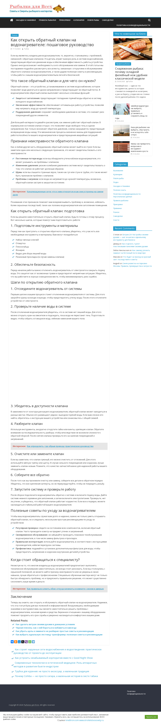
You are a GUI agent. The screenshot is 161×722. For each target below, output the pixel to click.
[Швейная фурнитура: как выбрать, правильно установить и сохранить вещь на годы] (121, 105)
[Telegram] (33, 641)
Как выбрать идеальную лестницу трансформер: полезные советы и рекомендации (59, 634)
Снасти (116, 220)
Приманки (117, 208)
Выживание (118, 170)
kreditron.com (72, 720)
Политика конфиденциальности (133, 25)
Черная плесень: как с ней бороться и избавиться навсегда (46, 627)
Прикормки (64, 20)
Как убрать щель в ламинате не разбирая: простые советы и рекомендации (55, 631)
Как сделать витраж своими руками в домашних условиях (45, 624)
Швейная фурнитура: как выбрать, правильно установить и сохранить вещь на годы (132, 112)
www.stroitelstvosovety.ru (91, 720)
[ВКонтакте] (12, 641)
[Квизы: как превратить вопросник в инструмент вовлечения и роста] (121, 142)
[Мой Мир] (19, 641)
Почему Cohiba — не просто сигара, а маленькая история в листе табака (56, 676)
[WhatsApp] (29, 641)
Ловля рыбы (93, 20)
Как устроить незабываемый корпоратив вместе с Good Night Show (54, 657)
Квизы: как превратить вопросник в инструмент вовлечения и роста (140, 147)
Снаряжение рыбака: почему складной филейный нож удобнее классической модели (131, 73)
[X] (22, 641)
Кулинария (78, 20)
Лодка (115, 182)
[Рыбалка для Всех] (11, 20)
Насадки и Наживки (26, 20)
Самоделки (107, 20)
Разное (14, 35)
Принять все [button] (151, 717)
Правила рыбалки (47, 20)
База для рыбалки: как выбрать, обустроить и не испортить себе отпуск (140, 131)
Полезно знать (119, 190)
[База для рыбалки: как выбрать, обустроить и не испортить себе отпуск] (121, 126)
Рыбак (26, 49)
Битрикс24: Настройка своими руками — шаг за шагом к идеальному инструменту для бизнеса (130, 237)
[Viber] (26, 641)
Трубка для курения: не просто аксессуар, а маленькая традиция (52, 671)
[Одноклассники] (15, 641)
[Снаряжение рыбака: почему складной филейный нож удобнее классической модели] (132, 39)
